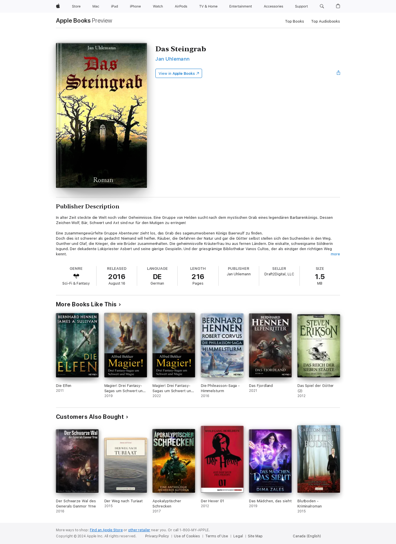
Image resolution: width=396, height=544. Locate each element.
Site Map (255, 536)
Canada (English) (307, 536)
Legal (238, 536)
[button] (321, 6)
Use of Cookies (187, 536)
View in (177, 73)
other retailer (139, 530)
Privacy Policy (157, 536)
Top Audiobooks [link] (325, 21)
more (335, 254)
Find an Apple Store (106, 530)
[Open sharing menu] (338, 73)
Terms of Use (216, 536)
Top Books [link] (294, 21)
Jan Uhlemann (172, 59)
